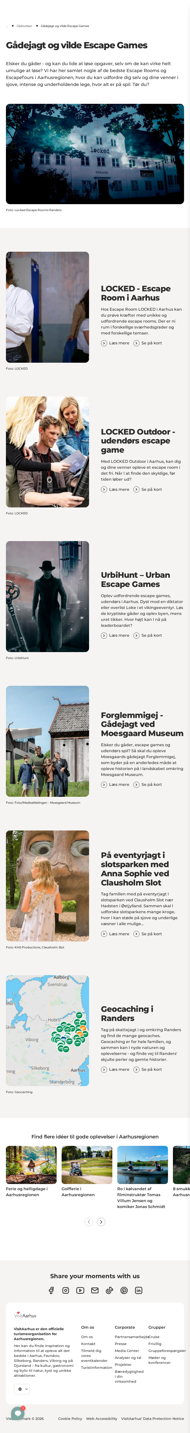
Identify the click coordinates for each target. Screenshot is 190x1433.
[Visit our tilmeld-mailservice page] (95, 1290)
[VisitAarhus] (29, 1315)
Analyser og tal (128, 1357)
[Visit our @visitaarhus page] (109, 1290)
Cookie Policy (70, 1418)
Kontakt (88, 1344)
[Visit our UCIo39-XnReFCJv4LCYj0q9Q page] (80, 1290)
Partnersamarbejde (132, 1337)
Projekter (123, 1364)
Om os (87, 1337)
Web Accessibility (101, 1418)
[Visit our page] (65, 1290)
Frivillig (155, 1344)
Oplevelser (24, 26)
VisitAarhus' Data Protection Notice (152, 1418)
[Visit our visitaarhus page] (51, 1290)
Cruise (154, 1337)
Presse (121, 1344)
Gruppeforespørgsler (167, 1351)
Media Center (127, 1351)
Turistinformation (96, 1367)
